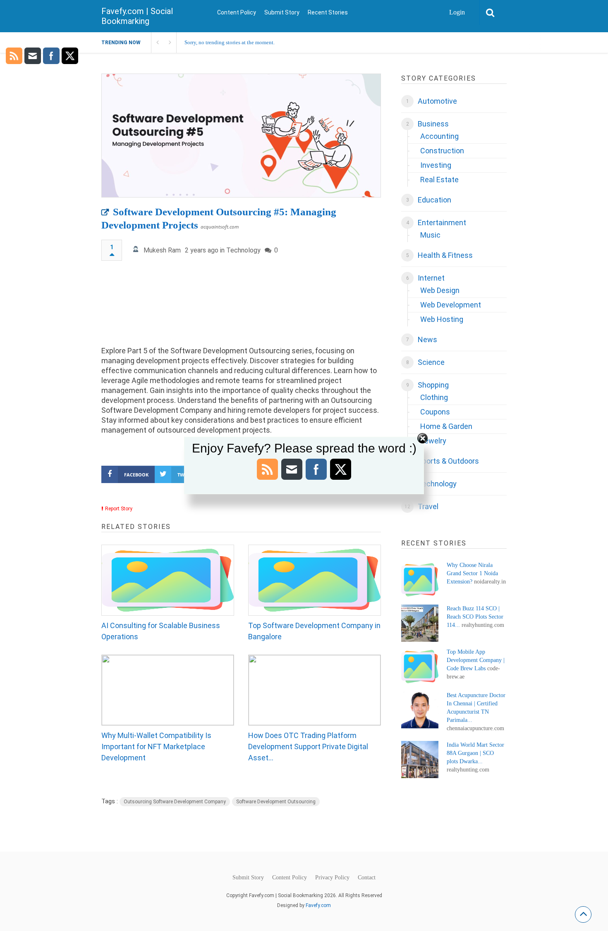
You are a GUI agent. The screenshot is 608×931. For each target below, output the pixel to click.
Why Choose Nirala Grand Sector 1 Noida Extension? (472, 573)
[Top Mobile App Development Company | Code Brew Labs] (419, 666)
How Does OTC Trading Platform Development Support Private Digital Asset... (308, 746)
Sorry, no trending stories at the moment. (229, 42)
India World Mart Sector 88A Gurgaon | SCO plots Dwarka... (475, 753)
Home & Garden (446, 426)
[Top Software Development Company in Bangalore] (315, 580)
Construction (442, 150)
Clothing (434, 397)
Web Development (450, 304)
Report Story (118, 509)
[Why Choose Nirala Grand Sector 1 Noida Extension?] (419, 579)
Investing (435, 165)
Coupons (435, 411)
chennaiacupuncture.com (475, 728)
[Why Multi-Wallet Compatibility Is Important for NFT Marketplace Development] (168, 690)
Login (457, 12)
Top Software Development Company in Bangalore (314, 631)
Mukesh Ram (162, 250)
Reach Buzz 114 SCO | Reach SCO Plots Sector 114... (475, 616)
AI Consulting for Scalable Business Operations (160, 631)
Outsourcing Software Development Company (175, 802)
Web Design (440, 290)
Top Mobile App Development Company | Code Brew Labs (476, 660)
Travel (428, 506)
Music (430, 235)
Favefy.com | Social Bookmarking (137, 16)
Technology (243, 250)
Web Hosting (441, 319)
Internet (431, 278)
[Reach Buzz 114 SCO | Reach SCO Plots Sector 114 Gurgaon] (419, 623)
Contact (367, 878)
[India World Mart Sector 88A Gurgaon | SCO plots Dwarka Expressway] (419, 759)
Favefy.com (318, 905)
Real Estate (439, 179)
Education (434, 199)
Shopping (433, 385)
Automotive (437, 101)
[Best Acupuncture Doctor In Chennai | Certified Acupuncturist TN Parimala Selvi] (419, 710)
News (427, 339)
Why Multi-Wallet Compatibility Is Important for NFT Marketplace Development (156, 746)
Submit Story (281, 12)
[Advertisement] (241, 307)
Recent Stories (328, 12)
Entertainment (442, 222)
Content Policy (236, 12)
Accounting (439, 136)
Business (433, 123)
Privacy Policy (332, 878)
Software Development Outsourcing (276, 802)
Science (431, 362)
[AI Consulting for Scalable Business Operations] (168, 580)
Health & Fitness (445, 255)
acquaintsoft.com (220, 226)
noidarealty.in (490, 582)
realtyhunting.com (483, 625)
